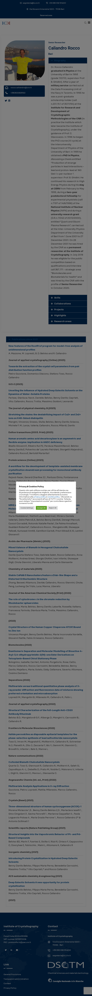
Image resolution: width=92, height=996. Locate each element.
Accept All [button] (41, 508)
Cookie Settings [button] (26, 508)
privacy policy (40, 497)
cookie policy (54, 497)
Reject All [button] (52, 508)
